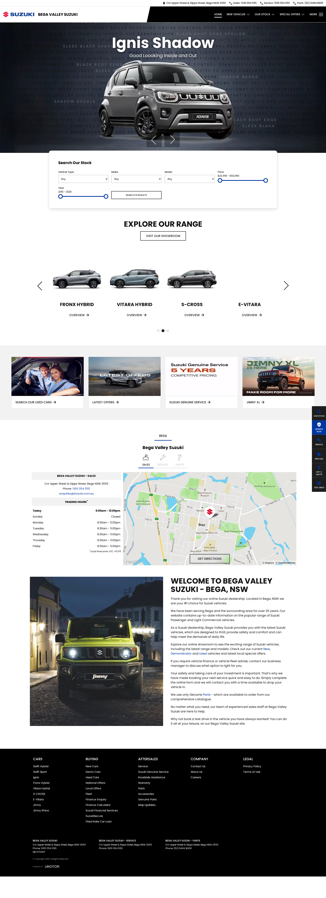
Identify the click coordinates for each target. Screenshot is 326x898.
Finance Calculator (98, 805)
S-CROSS (39, 794)
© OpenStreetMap (285, 562)
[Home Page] (18, 14)
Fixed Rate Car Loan (99, 821)
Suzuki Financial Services (102, 810)
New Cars (92, 766)
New (266, 649)
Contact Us (198, 766)
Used (203, 653)
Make (114, 172)
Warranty (144, 783)
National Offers (95, 783)
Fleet (89, 794)
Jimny (37, 805)
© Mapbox (268, 562)
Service (143, 766)
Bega (163, 436)
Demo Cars (93, 772)
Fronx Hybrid (41, 783)
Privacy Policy (252, 766)
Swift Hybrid (40, 766)
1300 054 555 (81, 488)
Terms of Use (251, 772)
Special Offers (290, 14)
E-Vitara (38, 799)
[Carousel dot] (158, 330)
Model (168, 172)
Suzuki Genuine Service (153, 772)
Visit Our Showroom (163, 236)
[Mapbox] (133, 562)
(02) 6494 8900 (183, 848)
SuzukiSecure (94, 816)
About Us (196, 772)
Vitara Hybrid (41, 788)
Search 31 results (136, 195)
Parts (206, 694)
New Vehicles (236, 14)
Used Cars (92, 777)
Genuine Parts (147, 799)
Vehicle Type (66, 172)
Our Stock (262, 14)
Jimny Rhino (41, 810)
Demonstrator (181, 653)
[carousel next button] (172, 139)
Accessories (146, 794)
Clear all (260, 163)
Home (218, 14)
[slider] (220, 180)
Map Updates (146, 805)
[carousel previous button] (154, 139)
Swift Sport (40, 772)
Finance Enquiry (96, 799)
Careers (196, 777)
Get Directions (210, 559)
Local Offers (93, 788)
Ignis (36, 777)
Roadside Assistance (151, 777)
